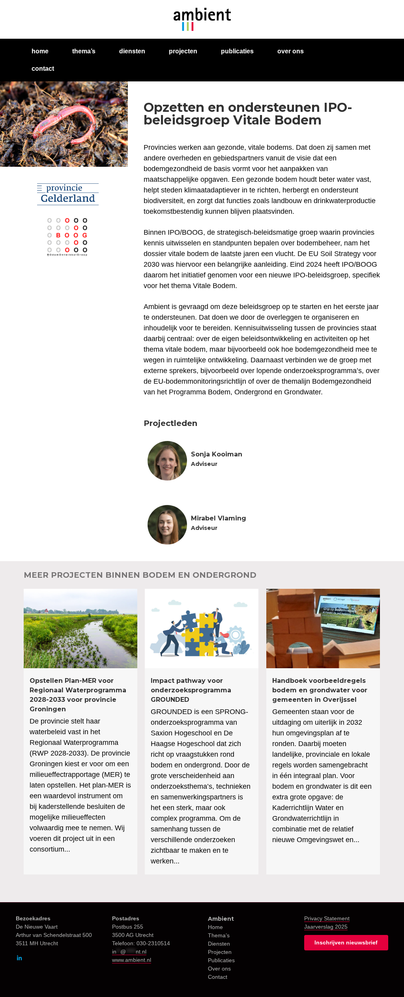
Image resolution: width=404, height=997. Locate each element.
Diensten (219, 943)
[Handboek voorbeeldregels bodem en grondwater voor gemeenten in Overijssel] (323, 732)
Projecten (220, 952)
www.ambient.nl (131, 960)
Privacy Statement (327, 918)
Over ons (219, 968)
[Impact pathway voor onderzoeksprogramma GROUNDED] (201, 732)
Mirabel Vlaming (218, 518)
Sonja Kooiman (216, 454)
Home (215, 927)
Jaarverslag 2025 (326, 926)
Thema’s (219, 935)
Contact (217, 977)
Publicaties (221, 960)
